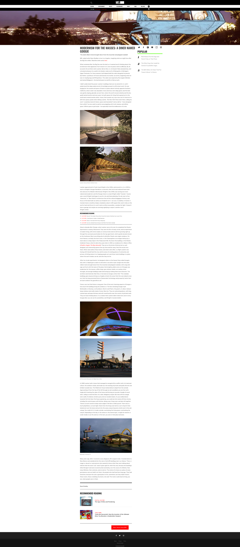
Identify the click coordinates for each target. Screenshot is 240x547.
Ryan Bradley (97, 9)
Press (125, 541)
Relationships (120, 6)
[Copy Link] (156, 47)
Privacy (120, 541)
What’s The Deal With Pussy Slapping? (93, 220)
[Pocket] (152, 47)
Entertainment (101, 6)
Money (128, 6)
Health (110, 6)
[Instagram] (161, 47)
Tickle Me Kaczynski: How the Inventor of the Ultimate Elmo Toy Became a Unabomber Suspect (112, 515)
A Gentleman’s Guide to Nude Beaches (93, 218)
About (115, 541)
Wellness (143, 6)
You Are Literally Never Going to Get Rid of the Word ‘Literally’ (98, 222)
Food (135, 6)
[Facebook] (143, 47)
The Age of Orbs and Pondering (105, 502)
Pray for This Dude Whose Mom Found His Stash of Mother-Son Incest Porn (102, 216)
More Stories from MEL (120, 527)
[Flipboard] (148, 47)
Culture (92, 6)
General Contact (120, 543)
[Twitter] (139, 47)
